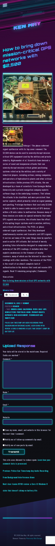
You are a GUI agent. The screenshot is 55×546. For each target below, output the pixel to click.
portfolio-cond (24, 312)
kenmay (26, 303)
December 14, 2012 (13, 303)
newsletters (10, 312)
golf (40, 309)
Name (6, 392)
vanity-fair (9, 318)
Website (6, 417)
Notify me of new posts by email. (19, 445)
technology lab (35, 315)
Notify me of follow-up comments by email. (23, 439)
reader (16, 306)
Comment (7, 358)
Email (6, 404)
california (27, 309)
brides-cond (16, 309)
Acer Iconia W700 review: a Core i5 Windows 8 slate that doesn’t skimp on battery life (27, 328)
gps (44, 309)
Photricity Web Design (34, 538)
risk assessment (21, 315)
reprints (9, 315)
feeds (35, 309)
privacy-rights (38, 312)
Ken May (27, 26)
